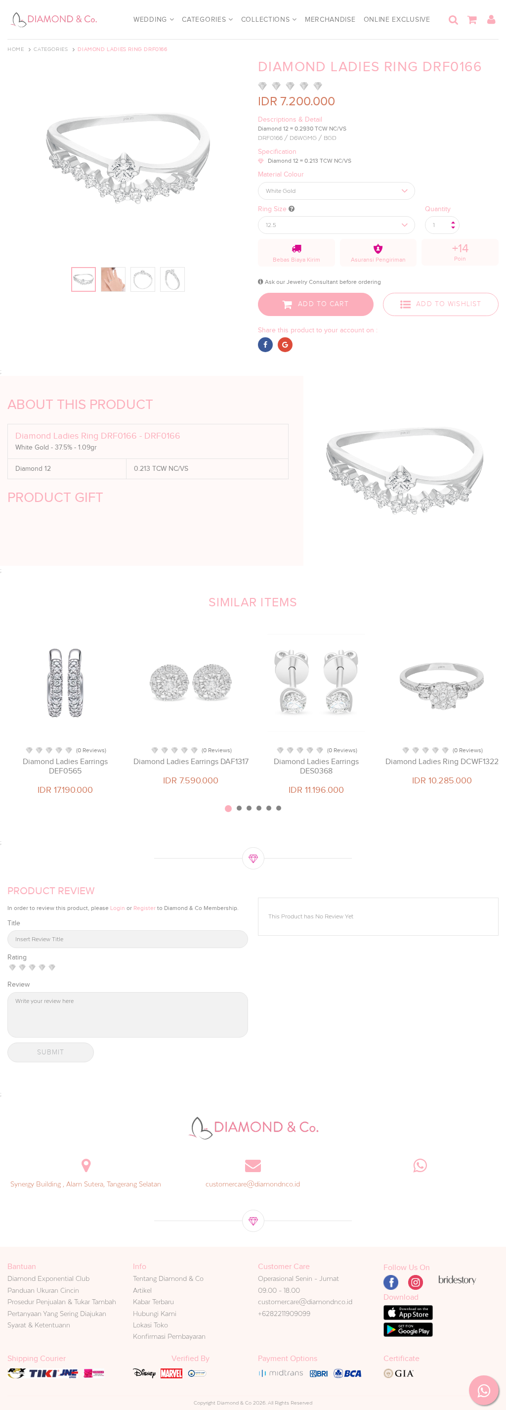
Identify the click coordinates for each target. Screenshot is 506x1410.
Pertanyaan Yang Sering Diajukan (56, 1314)
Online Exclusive (397, 19)
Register (144, 908)
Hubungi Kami (154, 1314)
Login (117, 908)
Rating (17, 957)
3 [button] (249, 808)
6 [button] (278, 808)
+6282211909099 (284, 1314)
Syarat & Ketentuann (38, 1325)
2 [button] (239, 808)
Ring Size (273, 209)
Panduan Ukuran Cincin (43, 1290)
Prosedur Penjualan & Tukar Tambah (61, 1302)
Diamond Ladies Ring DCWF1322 (442, 761)
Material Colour (281, 174)
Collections (266, 19)
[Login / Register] (491, 19)
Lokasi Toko (150, 1325)
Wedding (151, 19)
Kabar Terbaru (153, 1302)
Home (15, 49)
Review (18, 984)
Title (13, 923)
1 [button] (228, 808)
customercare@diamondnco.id (253, 1184)
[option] (65, 712)
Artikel (142, 1290)
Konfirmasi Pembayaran (169, 1336)
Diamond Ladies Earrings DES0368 (316, 766)
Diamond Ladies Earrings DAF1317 (191, 761)
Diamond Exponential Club (48, 1278)
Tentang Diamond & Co (168, 1278)
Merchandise (330, 19)
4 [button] (258, 808)
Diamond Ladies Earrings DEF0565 (65, 766)
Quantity (438, 209)
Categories (205, 19)
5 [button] (268, 808)
